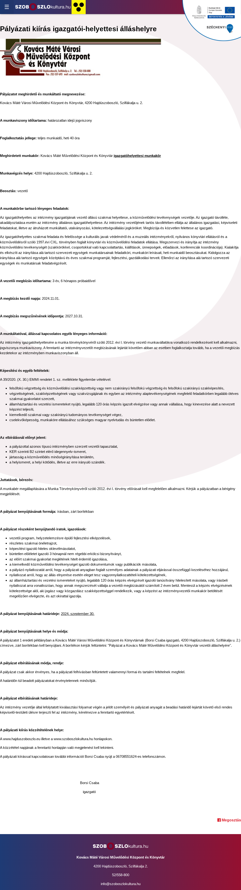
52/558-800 (120, 875)
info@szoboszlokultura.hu (121, 884)
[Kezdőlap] (43, 7)
